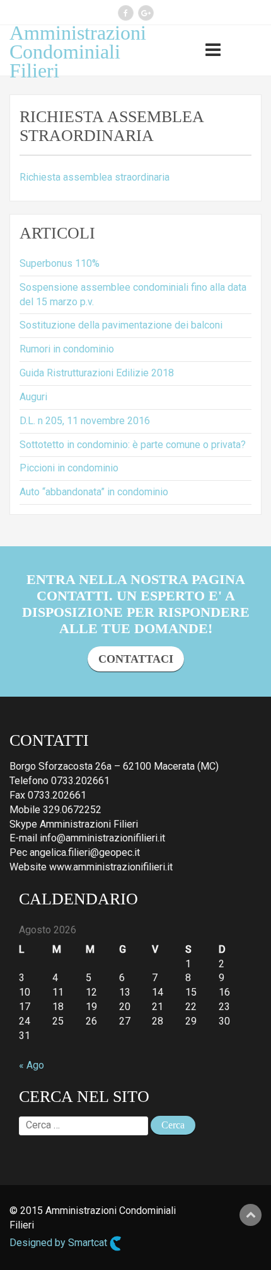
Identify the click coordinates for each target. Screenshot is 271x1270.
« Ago (31, 1065)
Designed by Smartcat (59, 1243)
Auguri (33, 397)
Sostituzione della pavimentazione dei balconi (121, 325)
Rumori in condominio (67, 349)
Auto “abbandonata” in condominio (94, 492)
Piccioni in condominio (69, 468)
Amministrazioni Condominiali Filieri (77, 51)
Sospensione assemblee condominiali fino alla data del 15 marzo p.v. (133, 294)
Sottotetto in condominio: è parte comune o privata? (133, 445)
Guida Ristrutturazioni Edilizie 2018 (97, 373)
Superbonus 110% (60, 263)
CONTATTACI (135, 659)
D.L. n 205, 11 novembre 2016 (85, 421)
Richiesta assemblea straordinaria (95, 177)
